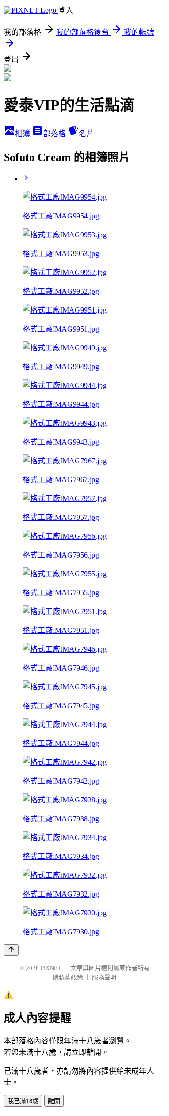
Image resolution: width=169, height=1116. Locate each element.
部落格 (55, 133)
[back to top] (11, 950)
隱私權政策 (68, 977)
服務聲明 (104, 977)
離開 (54, 1101)
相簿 (23, 133)
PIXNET (50, 967)
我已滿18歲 (23, 1101)
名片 (86, 133)
